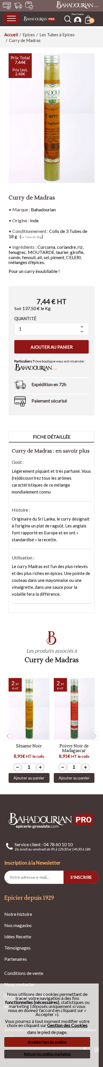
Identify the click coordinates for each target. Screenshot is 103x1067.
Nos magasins (18, 925)
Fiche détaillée (51, 436)
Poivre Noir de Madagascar (74, 748)
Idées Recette (17, 936)
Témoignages (17, 947)
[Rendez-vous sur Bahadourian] (77, 5)
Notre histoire (18, 914)
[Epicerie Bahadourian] (39, 18)
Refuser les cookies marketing (47, 1054)
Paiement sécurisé (49, 400)
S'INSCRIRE (81, 877)
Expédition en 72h (48, 384)
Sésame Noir (29, 746)
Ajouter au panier (52, 347)
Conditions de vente (23, 973)
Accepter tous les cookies (47, 1042)
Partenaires (15, 959)
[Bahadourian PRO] (51, 820)
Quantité (25, 318)
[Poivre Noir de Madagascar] (74, 709)
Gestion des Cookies (67, 1025)
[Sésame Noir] (29, 709)
